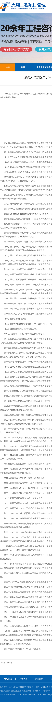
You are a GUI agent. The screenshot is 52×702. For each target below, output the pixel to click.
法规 (23, 67)
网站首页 (8, 679)
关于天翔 (23, 679)
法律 (8, 67)
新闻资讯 (39, 679)
